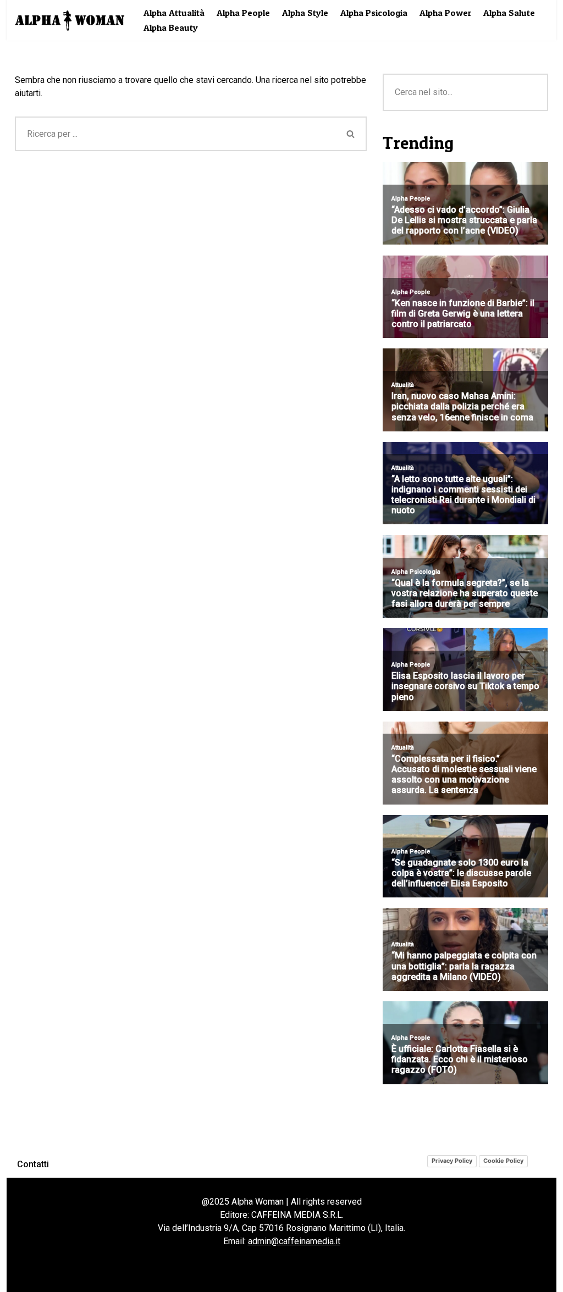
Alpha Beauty (170, 27)
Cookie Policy (503, 1161)
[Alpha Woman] (70, 20)
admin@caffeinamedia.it (294, 1241)
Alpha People (243, 12)
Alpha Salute (509, 12)
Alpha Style (305, 12)
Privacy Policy (452, 1161)
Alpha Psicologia (373, 12)
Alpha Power (445, 12)
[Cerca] (351, 134)
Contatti (33, 1164)
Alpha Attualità (174, 12)
